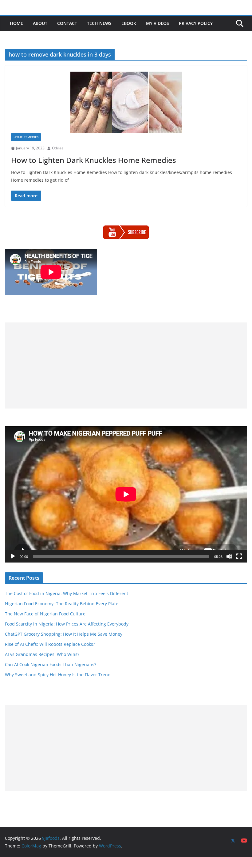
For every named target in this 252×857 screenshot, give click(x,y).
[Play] (13, 556)
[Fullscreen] (239, 556)
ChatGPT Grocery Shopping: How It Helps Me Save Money (63, 634)
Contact (67, 23)
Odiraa (58, 148)
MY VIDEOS (157, 23)
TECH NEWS (99, 23)
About (40, 23)
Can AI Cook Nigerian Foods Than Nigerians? (50, 664)
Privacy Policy (196, 23)
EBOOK (128, 23)
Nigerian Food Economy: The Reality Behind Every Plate (61, 603)
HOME (16, 23)
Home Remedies (26, 137)
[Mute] (229, 556)
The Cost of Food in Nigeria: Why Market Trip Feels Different (66, 593)
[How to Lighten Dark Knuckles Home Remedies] (126, 102)
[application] (126, 494)
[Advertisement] (126, 365)
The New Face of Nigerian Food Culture (45, 614)
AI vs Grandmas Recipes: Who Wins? (42, 654)
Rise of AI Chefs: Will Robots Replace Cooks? (50, 644)
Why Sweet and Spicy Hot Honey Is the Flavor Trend (58, 674)
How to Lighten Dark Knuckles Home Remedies (93, 160)
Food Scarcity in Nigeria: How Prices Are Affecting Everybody (66, 624)
